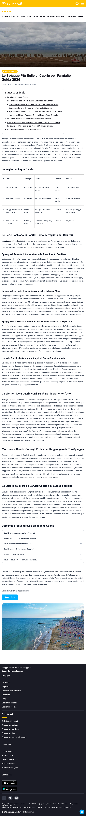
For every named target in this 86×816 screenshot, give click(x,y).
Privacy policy (7, 755)
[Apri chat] (82, 812)
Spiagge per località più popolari (14, 737)
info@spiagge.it (53, 807)
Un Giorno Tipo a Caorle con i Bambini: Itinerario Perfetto (29, 119)
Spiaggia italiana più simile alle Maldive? (20, 538)
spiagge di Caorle (11, 241)
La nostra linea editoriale (11, 691)
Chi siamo (6, 683)
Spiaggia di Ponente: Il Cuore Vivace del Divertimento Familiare (33, 104)
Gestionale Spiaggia (9, 703)
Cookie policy (7, 751)
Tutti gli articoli (8, 16)
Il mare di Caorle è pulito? (14, 554)
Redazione (6, 695)
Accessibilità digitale (10, 768)
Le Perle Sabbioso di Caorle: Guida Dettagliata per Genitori (30, 101)
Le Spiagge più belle (55, 16)
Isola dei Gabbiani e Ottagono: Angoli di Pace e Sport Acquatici (33, 115)
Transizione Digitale (74, 16)
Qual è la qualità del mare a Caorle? (19, 549)
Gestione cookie (8, 763)
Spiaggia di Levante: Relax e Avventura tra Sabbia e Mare (31, 108)
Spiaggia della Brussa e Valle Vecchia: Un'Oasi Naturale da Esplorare (35, 112)
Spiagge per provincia (10, 729)
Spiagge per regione (10, 725)
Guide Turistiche (24, 16)
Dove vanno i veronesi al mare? (17, 544)
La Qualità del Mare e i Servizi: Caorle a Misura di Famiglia (30, 126)
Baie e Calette (39, 16)
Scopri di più (10, 597)
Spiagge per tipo (8, 733)
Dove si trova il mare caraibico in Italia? (20, 560)
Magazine (6, 687)
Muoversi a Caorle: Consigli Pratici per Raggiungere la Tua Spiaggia (33, 122)
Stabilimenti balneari (10, 721)
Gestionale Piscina (9, 707)
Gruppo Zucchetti (16, 671)
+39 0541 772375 (42, 807)
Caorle (75, 154)
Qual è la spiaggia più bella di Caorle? (19, 533)
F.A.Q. (4, 699)
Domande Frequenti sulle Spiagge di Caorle (24, 129)
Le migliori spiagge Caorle (17, 97)
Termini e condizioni (9, 759)
